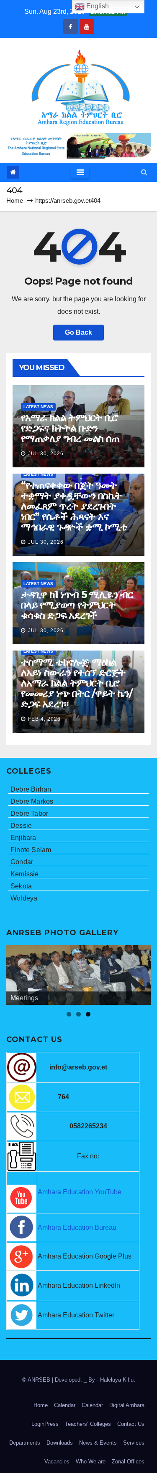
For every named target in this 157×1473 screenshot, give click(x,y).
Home (14, 200)
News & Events (98, 1443)
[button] (144, 172)
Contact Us (130, 1424)
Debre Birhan (30, 789)
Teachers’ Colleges (88, 1424)
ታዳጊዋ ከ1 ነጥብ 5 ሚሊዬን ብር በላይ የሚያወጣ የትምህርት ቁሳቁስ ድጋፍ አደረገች (77, 604)
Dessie (21, 825)
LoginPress (45, 1424)
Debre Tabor (29, 813)
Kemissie (24, 874)
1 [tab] (69, 1014)
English (97, 6)
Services (133, 1443)
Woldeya (23, 898)
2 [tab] (78, 1014)
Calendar (64, 1405)
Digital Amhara (126, 1405)
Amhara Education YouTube (79, 1192)
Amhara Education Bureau (77, 1227)
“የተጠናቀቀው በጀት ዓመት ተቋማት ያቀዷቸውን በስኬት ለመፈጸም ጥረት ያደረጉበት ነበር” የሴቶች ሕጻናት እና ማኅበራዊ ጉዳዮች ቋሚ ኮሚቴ (74, 506)
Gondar (21, 861)
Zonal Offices (128, 1461)
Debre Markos (31, 801)
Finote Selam (30, 849)
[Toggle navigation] (80, 172)
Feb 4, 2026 (44, 719)
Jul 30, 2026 (46, 454)
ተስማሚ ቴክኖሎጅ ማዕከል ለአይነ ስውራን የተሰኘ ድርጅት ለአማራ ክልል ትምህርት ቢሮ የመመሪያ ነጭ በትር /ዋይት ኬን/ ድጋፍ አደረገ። (76, 683)
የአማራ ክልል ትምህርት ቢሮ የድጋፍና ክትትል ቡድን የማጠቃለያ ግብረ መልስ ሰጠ (70, 427)
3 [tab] (88, 1014)
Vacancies (56, 1461)
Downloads (59, 1443)
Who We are (91, 1461)
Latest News (38, 406)
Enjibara (23, 837)
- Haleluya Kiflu (115, 1380)
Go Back (78, 332)
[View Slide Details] (78, 975)
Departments (24, 1443)
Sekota (21, 886)
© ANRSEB (37, 1380)
